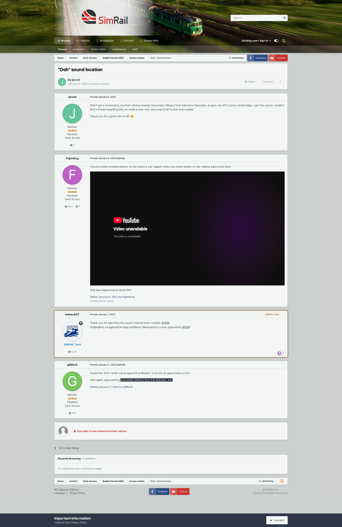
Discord (128, 40)
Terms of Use (62, 522)
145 (73, 413)
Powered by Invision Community (270, 493)
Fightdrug (72, 158)
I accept (278, 520)
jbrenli (76, 79)
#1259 (165, 322)
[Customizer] (276, 40)
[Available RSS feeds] (282, 481)
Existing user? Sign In (255, 40)
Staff (135, 49)
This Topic (270, 17)
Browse (65, 40)
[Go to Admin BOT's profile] (72, 331)
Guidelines (79, 49)
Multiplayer (106, 40)
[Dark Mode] (284, 40)
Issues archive (100, 83)
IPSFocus (74, 489)
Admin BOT (72, 314)
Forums (62, 49)
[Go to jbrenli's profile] (62, 82)
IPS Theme (60, 489)
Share (251, 81)
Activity (85, 40)
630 (70, 206)
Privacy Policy (77, 493)
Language (59, 493)
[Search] (284, 18)
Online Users (98, 49)
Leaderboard (119, 49)
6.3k (74, 351)
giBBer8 (72, 364)
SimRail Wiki (150, 40)
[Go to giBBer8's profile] (72, 381)
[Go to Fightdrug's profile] (72, 175)
